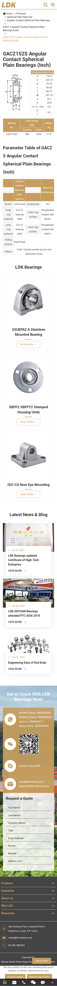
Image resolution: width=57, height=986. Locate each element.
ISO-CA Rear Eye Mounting (28, 485)
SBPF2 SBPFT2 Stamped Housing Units (28, 409)
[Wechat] (33, 982)
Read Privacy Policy (39, 977)
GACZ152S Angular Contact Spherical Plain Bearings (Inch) (25, 39)
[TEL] (23, 982)
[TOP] (52, 982)
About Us (7, 898)
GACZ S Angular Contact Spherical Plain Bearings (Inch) (24, 29)
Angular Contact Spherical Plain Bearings (28, 20)
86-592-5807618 (16, 945)
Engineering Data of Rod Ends (27, 662)
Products (21, 13)
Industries (7, 890)
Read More (27, 344)
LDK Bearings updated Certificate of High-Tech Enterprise (23, 560)
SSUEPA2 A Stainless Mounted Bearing (28, 332)
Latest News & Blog (29, 514)
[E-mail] (14, 982)
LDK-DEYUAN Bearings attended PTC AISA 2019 (24, 613)
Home (9, 13)
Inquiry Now (41, 960)
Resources (8, 913)
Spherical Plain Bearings (19, 17)
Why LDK (7, 905)
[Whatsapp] (5, 982)
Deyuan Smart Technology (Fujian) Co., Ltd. (23, 961)
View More (17, 570)
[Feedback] (43, 982)
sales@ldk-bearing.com (20, 937)
